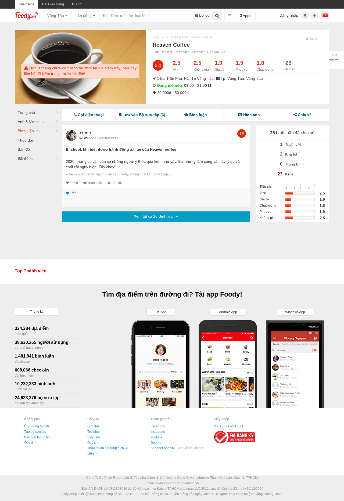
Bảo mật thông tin (37, 437)
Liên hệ (92, 454)
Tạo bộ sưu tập (35, 432)
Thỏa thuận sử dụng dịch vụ (107, 448)
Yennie (85, 132)
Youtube (156, 437)
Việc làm (93, 437)
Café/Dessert (162, 52)
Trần (73, 193)
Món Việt (182, 52)
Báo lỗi (117, 183)
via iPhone (87, 138)
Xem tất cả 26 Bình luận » (156, 216)
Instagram (157, 432)
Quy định (30, 443)
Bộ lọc (204, 15)
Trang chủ (26, 112)
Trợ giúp (93, 432)
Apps (246, 15)
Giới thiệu (94, 426)
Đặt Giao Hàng (53, 4)
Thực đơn (26, 140)
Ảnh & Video (31, 122)
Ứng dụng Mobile (37, 426)
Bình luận (29, 131)
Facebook (157, 426)
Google (155, 443)
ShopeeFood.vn (162, 448)
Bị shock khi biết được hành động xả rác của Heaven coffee (121, 149)
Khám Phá (26, 4)
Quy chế (93, 443)
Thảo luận (94, 183)
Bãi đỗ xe (26, 158)
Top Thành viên (30, 271)
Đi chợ (77, 4)
